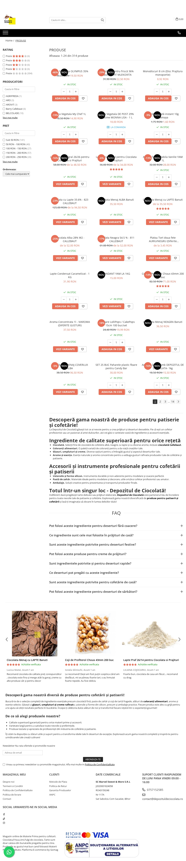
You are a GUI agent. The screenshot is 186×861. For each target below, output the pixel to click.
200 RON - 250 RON (16, 157)
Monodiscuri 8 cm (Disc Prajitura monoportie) (163, 72)
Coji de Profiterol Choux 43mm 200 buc (163, 275)
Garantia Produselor (60, 790)
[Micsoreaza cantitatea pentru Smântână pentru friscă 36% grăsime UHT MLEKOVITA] (110, 92)
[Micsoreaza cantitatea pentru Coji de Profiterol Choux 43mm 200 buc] (156, 299)
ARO (8, 100)
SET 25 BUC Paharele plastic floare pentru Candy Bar (116, 366)
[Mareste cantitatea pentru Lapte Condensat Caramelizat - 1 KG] (75, 299)
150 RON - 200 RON (16, 152)
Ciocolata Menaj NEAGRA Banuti (162, 322)
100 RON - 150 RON (16, 148)
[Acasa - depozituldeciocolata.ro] (21, 20)
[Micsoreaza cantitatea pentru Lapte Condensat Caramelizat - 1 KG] (63, 299)
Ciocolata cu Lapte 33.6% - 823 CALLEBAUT (69, 201)
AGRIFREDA (12, 96)
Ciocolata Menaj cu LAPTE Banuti (163, 199)
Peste (9, 56)
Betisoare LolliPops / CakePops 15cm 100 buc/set (116, 323)
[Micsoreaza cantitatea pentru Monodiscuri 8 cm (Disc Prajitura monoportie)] (156, 92)
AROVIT (10, 104)
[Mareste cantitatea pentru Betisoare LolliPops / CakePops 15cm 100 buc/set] (122, 342)
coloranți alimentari (155, 701)
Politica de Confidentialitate (100, 764)
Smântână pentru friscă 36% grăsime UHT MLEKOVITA (116, 72)
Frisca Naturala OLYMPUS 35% (69, 71)
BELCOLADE (12, 113)
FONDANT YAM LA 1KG (116, 273)
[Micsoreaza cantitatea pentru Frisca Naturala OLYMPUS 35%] (63, 92)
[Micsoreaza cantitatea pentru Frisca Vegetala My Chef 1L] (63, 134)
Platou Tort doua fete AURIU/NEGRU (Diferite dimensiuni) (163, 239)
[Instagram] (4, 822)
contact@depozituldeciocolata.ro (162, 799)
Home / (10, 40)
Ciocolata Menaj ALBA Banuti (116, 199)
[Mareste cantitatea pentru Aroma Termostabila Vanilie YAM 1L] (168, 177)
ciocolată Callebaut (169, 445)
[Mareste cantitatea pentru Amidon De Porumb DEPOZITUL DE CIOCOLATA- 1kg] (168, 385)
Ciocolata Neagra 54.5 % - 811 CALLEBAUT (116, 239)
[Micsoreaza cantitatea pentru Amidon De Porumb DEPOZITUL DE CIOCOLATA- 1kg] (156, 385)
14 (172, 401)
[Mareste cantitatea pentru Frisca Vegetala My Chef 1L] (75, 134)
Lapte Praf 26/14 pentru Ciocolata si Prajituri (116, 158)
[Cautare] (102, 20)
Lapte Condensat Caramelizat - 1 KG (70, 275)
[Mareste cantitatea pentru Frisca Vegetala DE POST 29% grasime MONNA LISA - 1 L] (122, 134)
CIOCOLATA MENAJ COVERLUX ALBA (70, 366)
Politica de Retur (58, 786)
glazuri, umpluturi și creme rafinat (52, 704)
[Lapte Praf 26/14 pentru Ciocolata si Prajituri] (151, 633)
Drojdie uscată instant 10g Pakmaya (163, 115)
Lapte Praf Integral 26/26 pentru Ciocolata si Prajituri (69, 158)
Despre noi (8, 781)
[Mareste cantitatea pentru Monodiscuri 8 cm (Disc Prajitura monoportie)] (168, 92)
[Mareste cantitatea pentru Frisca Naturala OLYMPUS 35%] (75, 92)
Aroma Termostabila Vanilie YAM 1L (163, 158)
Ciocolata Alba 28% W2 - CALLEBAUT (69, 239)
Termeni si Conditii (13, 786)
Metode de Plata (58, 781)
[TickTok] (4, 818)
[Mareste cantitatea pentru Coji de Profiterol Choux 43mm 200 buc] (168, 299)
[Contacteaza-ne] (179, 32)
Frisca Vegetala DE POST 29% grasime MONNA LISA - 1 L (116, 115)
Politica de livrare (12, 794)
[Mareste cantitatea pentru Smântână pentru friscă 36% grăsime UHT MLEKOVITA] (122, 92)
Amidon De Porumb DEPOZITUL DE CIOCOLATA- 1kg (163, 366)
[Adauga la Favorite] (83, 98)
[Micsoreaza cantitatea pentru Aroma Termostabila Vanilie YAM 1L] (156, 177)
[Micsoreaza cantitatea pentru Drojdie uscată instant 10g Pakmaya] (156, 134)
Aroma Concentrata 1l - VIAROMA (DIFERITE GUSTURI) (70, 323)
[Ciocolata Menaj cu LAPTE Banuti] (34, 633)
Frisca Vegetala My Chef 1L (70, 114)
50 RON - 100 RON (15, 144)
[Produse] (6, 33)
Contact (7, 798)
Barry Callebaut (14, 108)
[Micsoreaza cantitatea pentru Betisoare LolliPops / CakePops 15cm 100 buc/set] (110, 342)
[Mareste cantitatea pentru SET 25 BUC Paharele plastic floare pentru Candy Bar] (122, 385)
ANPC (52, 794)
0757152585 (154, 790)
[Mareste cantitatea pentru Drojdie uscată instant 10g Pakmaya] (168, 134)
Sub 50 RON (12, 139)
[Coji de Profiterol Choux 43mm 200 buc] (93, 633)
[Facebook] (4, 814)
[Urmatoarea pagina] (178, 401)
